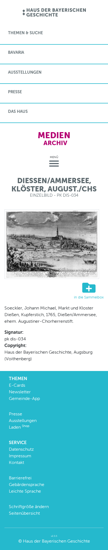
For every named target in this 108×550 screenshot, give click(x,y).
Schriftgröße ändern (29, 506)
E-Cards (17, 385)
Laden (19, 427)
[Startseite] (54, 12)
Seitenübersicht (24, 513)
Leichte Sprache (25, 491)
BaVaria (16, 52)
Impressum (20, 455)
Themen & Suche (25, 32)
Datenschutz (21, 449)
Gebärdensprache (26, 484)
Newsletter (20, 391)
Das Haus (18, 111)
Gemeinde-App (24, 398)
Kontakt (16, 462)
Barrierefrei (20, 478)
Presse (15, 91)
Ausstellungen (25, 72)
